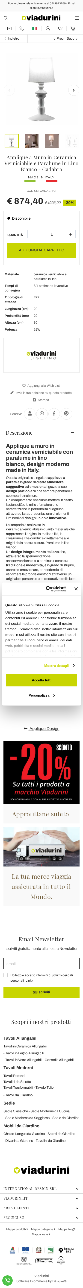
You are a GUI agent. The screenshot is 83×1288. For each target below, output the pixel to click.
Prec (60, 38)
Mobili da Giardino (21, 1126)
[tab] (41, 432)
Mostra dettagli (56, 665)
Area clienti (16, 1208)
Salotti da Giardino (61, 1134)
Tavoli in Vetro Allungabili (23, 1060)
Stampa (43, 400)
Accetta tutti (41, 680)
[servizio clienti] (21, 28)
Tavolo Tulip (45, 1087)
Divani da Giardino (19, 1141)
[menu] (77, 17)
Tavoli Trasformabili (18, 1087)
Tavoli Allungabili (20, 1038)
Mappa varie (40, 1234)
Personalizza (39, 695)
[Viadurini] (41, 17)
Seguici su (13, 1217)
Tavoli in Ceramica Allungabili (25, 1046)
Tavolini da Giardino (51, 1141)
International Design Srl (30, 1188)
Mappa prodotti (16, 1229)
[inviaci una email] (9, 28)
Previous (9, 90)
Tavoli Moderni (18, 1067)
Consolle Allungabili (59, 1060)
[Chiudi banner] (76, 588)
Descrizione (19, 432)
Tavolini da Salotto (17, 1082)
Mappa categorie (42, 1229)
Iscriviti (43, 992)
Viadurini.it (15, 1198)
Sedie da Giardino (66, 1118)
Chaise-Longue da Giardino (24, 1134)
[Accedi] (48, 28)
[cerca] (5, 17)
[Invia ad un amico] (30, 414)
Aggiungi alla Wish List (43, 385)
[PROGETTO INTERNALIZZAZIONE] (32, 1250)
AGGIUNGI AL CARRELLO (41, 250)
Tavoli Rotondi (14, 1076)
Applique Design (44, 728)
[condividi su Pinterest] (66, 414)
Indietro (13, 38)
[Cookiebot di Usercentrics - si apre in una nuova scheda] (48, 589)
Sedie (9, 1103)
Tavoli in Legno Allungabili (24, 1053)
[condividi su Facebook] (54, 414)
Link (29, 980)
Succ (70, 38)
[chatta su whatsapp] (7, 1280)
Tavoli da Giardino (19, 1095)
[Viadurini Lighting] (41, 355)
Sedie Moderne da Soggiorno (27, 1118)
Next (73, 90)
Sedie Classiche (15, 1111)
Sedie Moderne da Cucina (50, 1111)
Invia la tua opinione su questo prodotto (43, 393)
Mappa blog (66, 1229)
